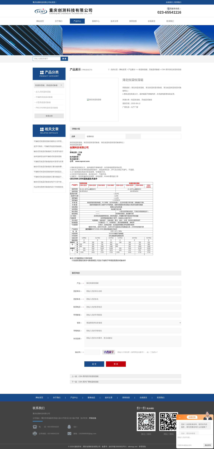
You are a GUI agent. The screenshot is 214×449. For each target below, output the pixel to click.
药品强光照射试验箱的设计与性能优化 (48, 187)
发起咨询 (208, 445)
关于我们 (58, 21)
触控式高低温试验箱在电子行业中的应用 (49, 182)
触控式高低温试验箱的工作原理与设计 (48, 151)
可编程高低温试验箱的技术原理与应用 (48, 161)
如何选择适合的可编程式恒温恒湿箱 (48, 156)
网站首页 (40, 21)
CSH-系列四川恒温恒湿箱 (88, 376)
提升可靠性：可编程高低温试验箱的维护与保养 (49, 146)
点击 (61, 85)
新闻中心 (96, 21)
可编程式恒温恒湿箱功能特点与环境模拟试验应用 (49, 141)
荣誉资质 (133, 21)
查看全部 (49, 116)
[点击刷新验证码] (109, 352)
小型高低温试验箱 (43, 102)
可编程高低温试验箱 (44, 97)
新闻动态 (91, 397)
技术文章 (114, 21)
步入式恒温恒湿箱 (43, 92)
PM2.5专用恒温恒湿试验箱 (47, 108)
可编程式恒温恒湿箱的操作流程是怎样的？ (49, 172)
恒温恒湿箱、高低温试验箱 (46, 85)
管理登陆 (142, 447)
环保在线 (92, 418)
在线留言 (169, 2)
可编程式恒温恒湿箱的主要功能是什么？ (49, 177)
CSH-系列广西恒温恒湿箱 (88, 382)
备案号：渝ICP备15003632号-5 (114, 447)
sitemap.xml (132, 447)
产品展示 (131, 69)
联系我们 (177, 2)
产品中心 (77, 21)
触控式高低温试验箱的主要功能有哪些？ (49, 167)
